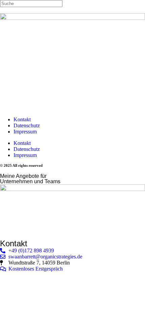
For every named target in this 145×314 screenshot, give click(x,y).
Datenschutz (26, 125)
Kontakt (22, 119)
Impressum (25, 131)
